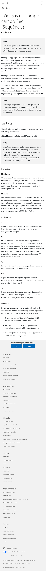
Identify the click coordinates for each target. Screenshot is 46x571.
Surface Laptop (7, 361)
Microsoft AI (6, 456)
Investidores (6, 542)
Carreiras (5, 527)
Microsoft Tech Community (10, 503)
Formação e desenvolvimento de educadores (15, 439)
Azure (4, 464)
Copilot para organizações (10, 365)
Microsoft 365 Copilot (8, 474)
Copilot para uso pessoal (9, 368)
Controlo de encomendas (9, 404)
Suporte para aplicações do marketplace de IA (15, 499)
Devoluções (6, 400)
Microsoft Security (8, 460)
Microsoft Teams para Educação (11, 428)
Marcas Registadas (8, 564)
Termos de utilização (29, 560)
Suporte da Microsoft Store (10, 396)
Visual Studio (6, 517)
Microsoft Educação (8, 421)
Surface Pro (6, 357)
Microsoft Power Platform (9, 510)
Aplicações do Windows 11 (10, 379)
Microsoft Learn (7, 495)
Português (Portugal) (11, 548)
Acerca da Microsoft (8, 531)
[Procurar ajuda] (8, 3)
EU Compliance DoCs (8, 567)
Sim (16, 346)
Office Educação (7, 435)
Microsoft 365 (6, 372)
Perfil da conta (6, 389)
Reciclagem (6, 407)
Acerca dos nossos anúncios (22, 564)
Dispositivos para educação (10, 425)
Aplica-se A (7, 32)
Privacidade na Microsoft (9, 538)
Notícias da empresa (8, 534)
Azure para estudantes (9, 446)
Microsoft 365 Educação (9, 432)
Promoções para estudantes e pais (12, 443)
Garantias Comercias (8, 411)
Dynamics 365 (6, 467)
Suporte (5, 8)
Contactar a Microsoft (9, 560)
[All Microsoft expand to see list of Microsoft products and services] (2, 3)
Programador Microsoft (9, 492)
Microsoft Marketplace (9, 506)
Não (29, 346)
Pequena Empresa (7, 482)
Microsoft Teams (7, 478)
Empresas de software (9, 513)
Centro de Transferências (9, 393)
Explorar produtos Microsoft (10, 375)
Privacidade (19, 560)
